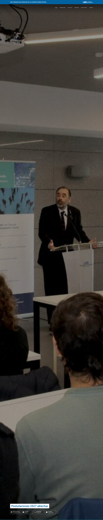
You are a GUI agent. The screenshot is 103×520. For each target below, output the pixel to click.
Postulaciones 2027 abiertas (29, 506)
